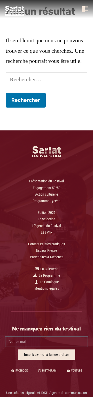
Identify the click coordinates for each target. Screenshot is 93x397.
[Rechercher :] (46, 79)
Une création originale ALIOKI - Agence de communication (46, 393)
